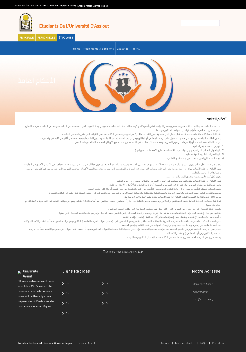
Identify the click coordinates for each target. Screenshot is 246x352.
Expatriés (123, 48)
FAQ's (203, 343)
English (81, 6)
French (104, 6)
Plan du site (219, 343)
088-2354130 (200, 292)
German (96, 6)
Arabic (89, 6)
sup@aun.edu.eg (68, 5)
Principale (26, 37)
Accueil (123, 92)
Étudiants (66, 37)
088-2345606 (49, 5)
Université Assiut (202, 284)
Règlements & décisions (99, 48)
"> (67, 283)
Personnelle (46, 37)
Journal (136, 48)
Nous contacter (184, 343)
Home (76, 48)
